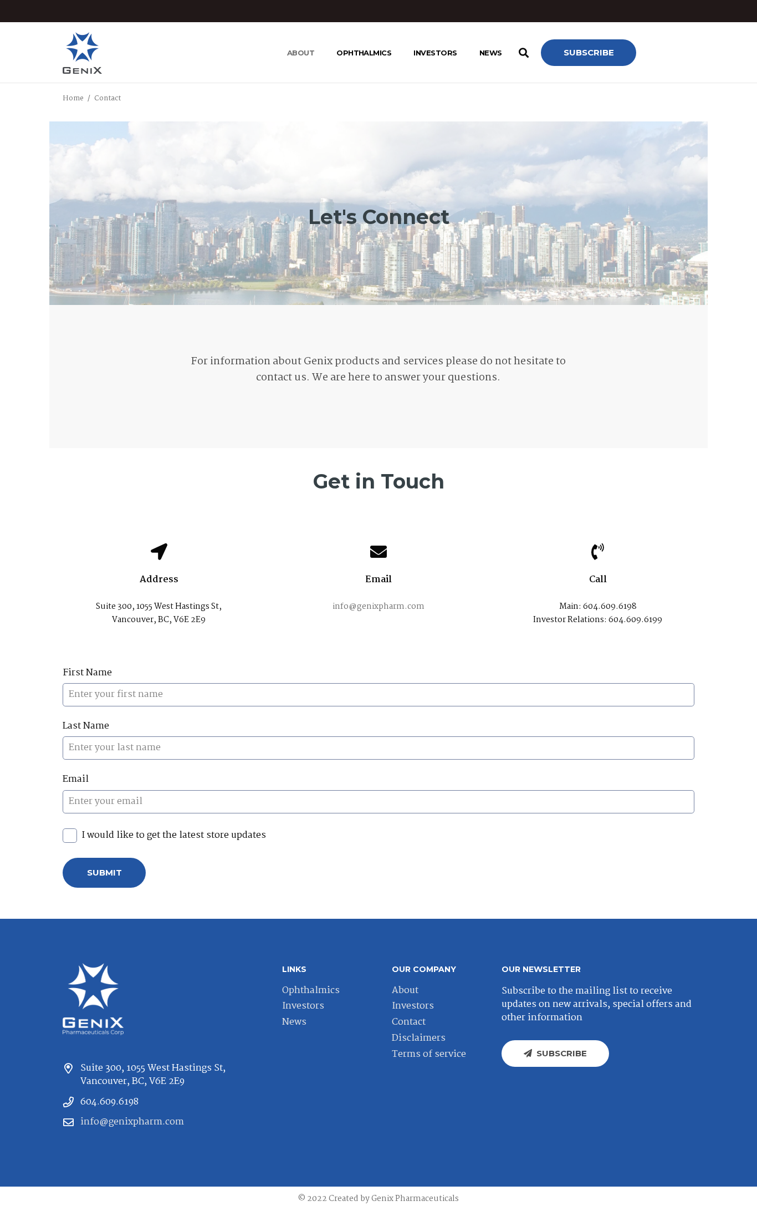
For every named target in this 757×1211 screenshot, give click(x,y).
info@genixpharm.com (378, 606)
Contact (409, 1022)
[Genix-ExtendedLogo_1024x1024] (93, 999)
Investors (303, 1006)
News (294, 1022)
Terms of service (429, 1054)
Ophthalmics (311, 990)
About (405, 990)
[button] (318, 52)
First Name (87, 672)
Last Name (86, 726)
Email (76, 779)
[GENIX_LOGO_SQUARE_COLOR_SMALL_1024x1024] (82, 53)
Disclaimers (419, 1038)
